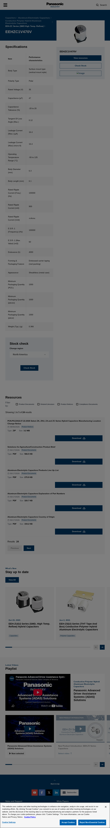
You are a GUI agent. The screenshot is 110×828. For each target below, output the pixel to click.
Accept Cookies (68, 822)
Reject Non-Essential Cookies (92, 822)
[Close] (106, 807)
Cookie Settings (9, 822)
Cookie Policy (30, 817)
